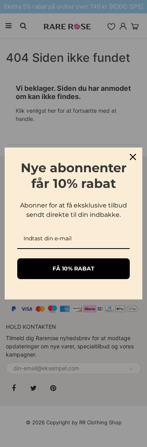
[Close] (132, 157)
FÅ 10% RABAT (73, 268)
